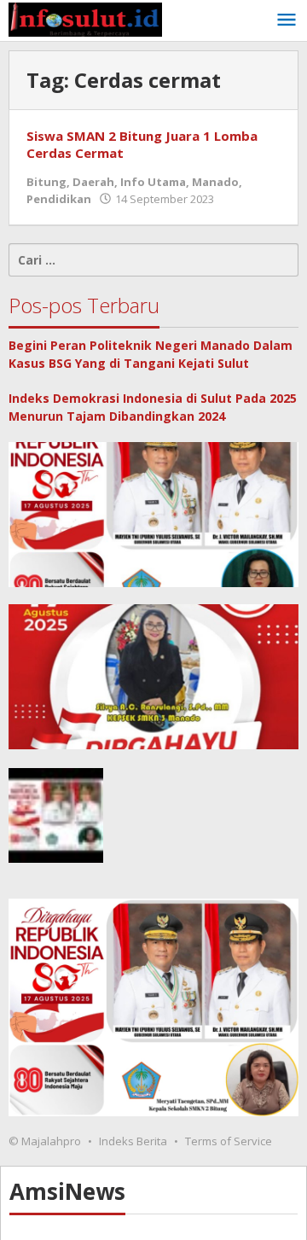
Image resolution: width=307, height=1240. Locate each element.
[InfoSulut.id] (85, 18)
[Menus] (286, 20)
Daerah (93, 181)
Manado (215, 181)
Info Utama (153, 181)
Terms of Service (228, 1141)
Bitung (46, 181)
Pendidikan (58, 199)
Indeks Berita (133, 1141)
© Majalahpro (45, 1141)
